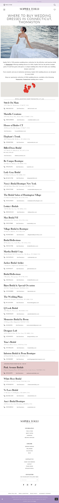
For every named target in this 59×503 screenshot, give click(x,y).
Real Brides (29, 448)
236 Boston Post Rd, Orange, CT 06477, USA (17, 128)
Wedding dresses (29, 446)
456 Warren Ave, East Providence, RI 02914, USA (18, 404)
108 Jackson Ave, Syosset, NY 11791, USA (16, 220)
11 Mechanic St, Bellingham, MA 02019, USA (17, 392)
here (35, 501)
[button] (4, 9)
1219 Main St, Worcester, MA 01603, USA (16, 310)
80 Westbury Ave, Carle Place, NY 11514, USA (17, 243)
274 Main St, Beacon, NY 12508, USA (14, 175)
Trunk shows (29, 466)
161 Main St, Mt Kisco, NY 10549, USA (15, 163)
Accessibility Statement (45, 493)
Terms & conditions (23, 493)
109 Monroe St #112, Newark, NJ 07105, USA (17, 381)
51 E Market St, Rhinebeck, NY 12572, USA (16, 150)
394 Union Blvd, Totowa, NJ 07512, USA (15, 344)
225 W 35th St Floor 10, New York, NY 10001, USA (18, 333)
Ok (56, 499)
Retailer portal (29, 468)
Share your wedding (29, 461)
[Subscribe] (37, 479)
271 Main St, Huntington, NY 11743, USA (16, 197)
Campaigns (29, 435)
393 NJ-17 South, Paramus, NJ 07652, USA (16, 288)
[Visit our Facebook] (23, 485)
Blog (29, 453)
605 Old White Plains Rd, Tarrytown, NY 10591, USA (19, 186)
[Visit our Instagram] (27, 485)
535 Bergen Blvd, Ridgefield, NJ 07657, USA (16, 322)
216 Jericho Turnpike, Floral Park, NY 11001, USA (18, 299)
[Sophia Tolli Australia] (29, 9)
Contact (29, 464)
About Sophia (29, 433)
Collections (29, 450)
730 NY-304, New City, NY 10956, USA (15, 209)
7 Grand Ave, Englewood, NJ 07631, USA (15, 265)
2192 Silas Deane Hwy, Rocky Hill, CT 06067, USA (18, 116)
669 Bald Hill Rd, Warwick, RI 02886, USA (16, 356)
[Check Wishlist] (54, 9)
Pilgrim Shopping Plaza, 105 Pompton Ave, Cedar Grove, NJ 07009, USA (24, 370)
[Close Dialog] (2, 499)
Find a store (29, 431)
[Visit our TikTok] (35, 485)
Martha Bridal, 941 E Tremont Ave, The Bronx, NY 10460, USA (22, 254)
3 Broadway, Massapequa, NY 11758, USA (16, 276)
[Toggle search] (54, 5)
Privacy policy (33, 493)
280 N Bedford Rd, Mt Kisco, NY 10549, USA (17, 139)
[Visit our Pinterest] (31, 485)
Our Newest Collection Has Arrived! (29, 1)
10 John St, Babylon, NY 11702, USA (14, 231)
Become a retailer (29, 437)
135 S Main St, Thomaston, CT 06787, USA (16, 105)
